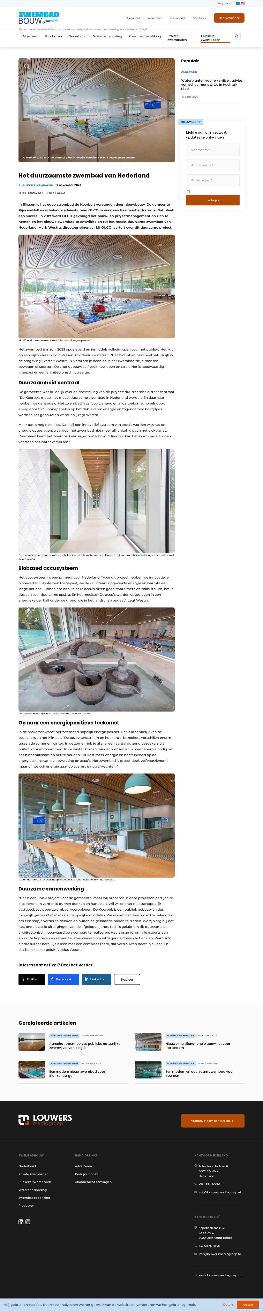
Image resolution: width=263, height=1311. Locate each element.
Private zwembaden (177, 38)
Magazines (133, 17)
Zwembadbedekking (145, 36)
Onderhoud (77, 36)
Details (228, 1304)
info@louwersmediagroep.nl (219, 1192)
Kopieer (127, 979)
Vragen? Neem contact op (210, 1121)
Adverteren (155, 17)
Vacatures (199, 17)
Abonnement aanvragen (93, 1182)
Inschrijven (212, 200)
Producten (53, 36)
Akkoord (248, 1304)
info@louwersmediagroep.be (220, 1254)
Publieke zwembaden (210, 38)
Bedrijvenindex (229, 17)
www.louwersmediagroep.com (221, 1275)
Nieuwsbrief (177, 17)
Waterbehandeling (107, 36)
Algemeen (31, 36)
